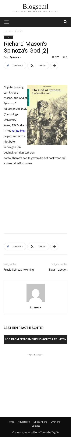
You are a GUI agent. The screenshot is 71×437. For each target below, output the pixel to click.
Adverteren (24, 421)
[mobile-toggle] (6, 22)
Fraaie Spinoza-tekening (19, 269)
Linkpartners (40, 421)
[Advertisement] (35, 202)
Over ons (55, 421)
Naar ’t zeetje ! (58, 269)
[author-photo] (36, 302)
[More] (54, 65)
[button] (65, 22)
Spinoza (14, 57)
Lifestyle (18, 31)
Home (7, 31)
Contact (35, 425)
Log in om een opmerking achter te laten (35, 339)
